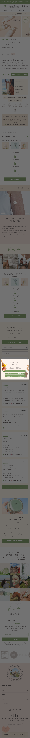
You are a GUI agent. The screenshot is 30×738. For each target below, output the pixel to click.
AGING (9, 370)
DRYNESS (20, 370)
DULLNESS (9, 373)
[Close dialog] (28, 359)
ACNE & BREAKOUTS (9, 376)
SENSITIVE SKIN (20, 373)
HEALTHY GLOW (20, 376)
